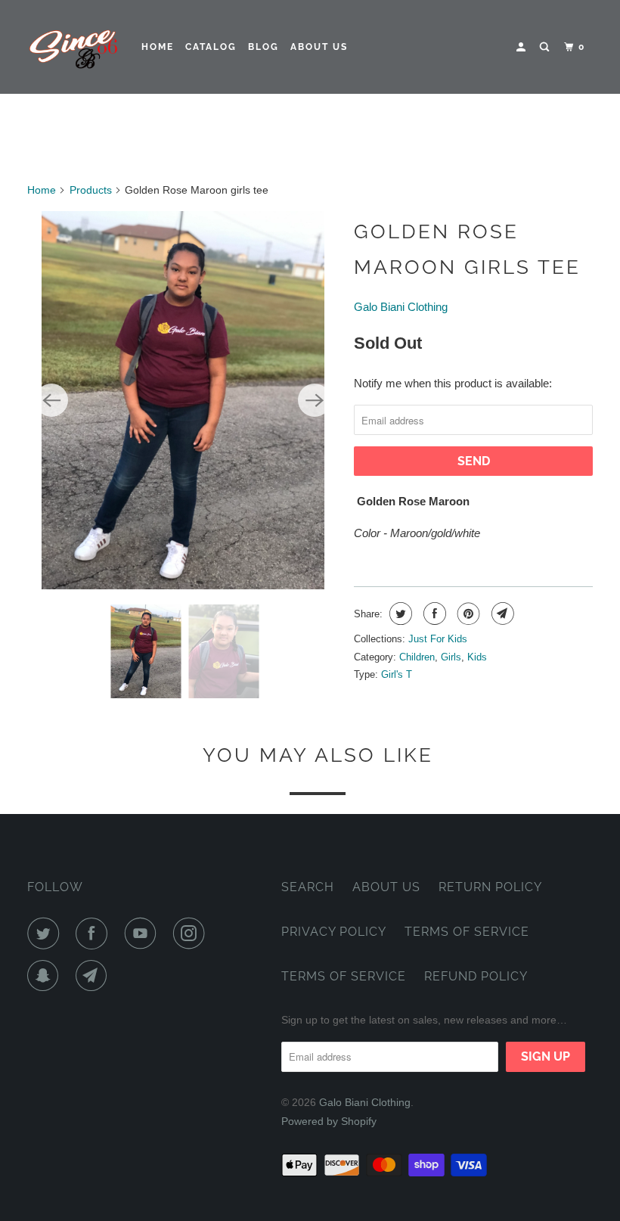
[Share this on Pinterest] (467, 613)
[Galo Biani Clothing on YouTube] (144, 933)
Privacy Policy (333, 931)
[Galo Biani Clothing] (74, 47)
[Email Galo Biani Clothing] (94, 976)
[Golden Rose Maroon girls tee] (183, 400)
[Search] (546, 47)
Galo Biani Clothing (401, 306)
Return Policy (490, 887)
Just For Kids (437, 639)
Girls (451, 657)
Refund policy (476, 976)
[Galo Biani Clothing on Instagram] (192, 933)
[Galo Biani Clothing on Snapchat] (46, 976)
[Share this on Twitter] (399, 613)
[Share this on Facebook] (433, 613)
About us (319, 47)
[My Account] (522, 47)
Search (307, 887)
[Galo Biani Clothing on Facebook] (94, 933)
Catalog (211, 47)
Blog (263, 47)
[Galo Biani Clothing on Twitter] (46, 933)
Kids (477, 657)
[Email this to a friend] (501, 613)
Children (417, 657)
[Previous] (51, 400)
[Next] (314, 400)
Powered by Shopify (329, 1121)
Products (91, 190)
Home (157, 47)
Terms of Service (467, 931)
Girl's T (396, 674)
